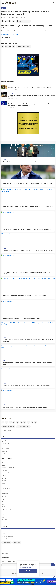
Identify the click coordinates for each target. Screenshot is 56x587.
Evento (3, 486)
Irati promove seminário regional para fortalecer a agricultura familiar (22, 318)
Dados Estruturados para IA (9, 531)
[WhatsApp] (24, 422)
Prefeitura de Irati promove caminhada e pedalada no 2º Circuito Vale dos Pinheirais (30, 87)
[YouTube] (17, 422)
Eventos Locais (5, 488)
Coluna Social (5, 451)
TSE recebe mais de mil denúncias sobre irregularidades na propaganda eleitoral (25, 407)
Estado (3, 483)
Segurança (4, 517)
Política (3, 506)
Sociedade (4, 519)
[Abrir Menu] (3, 3)
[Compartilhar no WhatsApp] (6, 21)
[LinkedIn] (21, 422)
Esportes (3, 480)
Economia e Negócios (7, 473)
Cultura (3, 465)
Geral (3, 8)
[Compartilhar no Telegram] (9, 21)
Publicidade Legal (6, 509)
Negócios (4, 499)
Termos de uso (5, 539)
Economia (4, 470)
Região (3, 512)
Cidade (3, 446)
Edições (3, 533)
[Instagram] (6, 422)
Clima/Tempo (5, 448)
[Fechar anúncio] (54, 577)
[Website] (35, 422)
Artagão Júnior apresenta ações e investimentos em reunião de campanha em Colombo (27, 385)
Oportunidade (5, 504)
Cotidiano (4, 462)
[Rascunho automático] (28, 75)
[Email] (32, 422)
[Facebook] (2, 422)
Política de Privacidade (7, 536)
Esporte (3, 478)
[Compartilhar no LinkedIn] (13, 21)
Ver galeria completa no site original (11, 34)
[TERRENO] (28, 134)
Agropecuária (5, 443)
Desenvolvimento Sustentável (9, 467)
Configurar (28, 573)
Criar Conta (4, 553)
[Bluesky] (13, 422)
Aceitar (28, 570)
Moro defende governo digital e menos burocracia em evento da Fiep (22, 161)
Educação (4, 475)
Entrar (3, 551)
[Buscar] (53, 3)
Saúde (3, 514)
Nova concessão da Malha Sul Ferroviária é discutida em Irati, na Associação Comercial (27, 229)
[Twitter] (10, 422)
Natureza (3, 496)
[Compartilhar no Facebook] (2, 21)
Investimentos (5, 493)
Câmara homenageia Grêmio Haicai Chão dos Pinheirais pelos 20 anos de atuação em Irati (28, 250)
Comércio (4, 454)
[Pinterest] (28, 422)
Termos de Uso (28, 567)
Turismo (3, 522)
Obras (3, 501)
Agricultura (4, 441)
